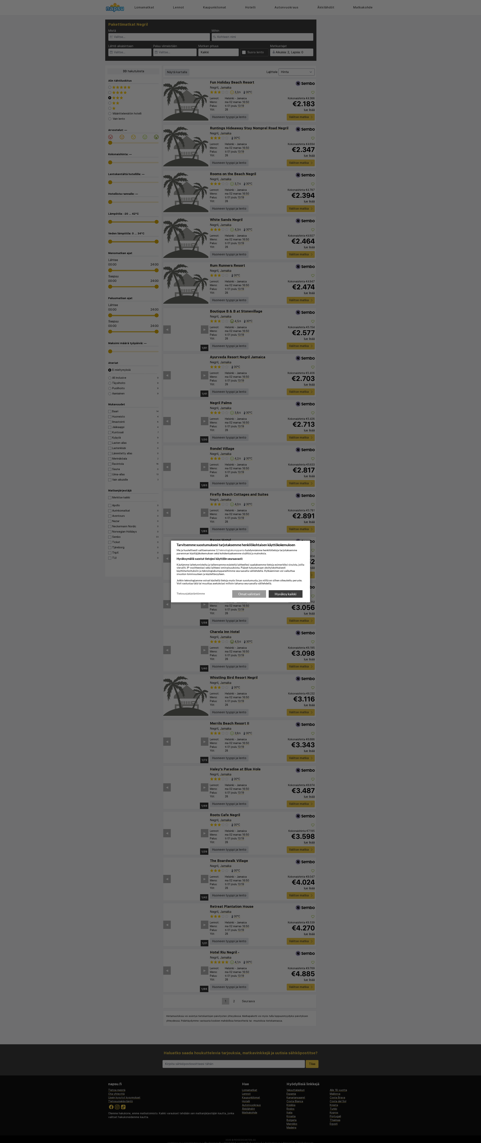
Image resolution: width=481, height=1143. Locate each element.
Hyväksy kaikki (285, 594)
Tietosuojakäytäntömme (191, 593)
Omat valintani (249, 594)
